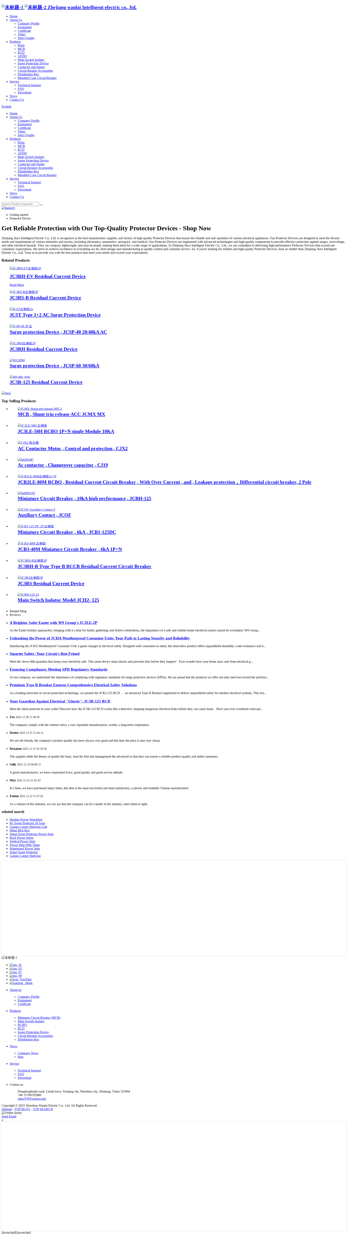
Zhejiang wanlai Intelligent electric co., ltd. (91, 7)
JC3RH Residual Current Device (44, 349)
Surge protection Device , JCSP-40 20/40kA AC (58, 332)
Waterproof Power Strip (25, 848)
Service (14, 81)
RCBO (22, 1025)
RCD (21, 52)
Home (14, 16)
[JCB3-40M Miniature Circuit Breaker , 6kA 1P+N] (32, 543)
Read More (17, 285)
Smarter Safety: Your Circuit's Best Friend (45, 654)
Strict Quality (26, 38)
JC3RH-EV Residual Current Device (48, 276)
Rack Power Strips (21, 837)
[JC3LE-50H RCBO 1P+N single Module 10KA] (32, 425)
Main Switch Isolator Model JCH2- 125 (58, 600)
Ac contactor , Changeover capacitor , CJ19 (63, 465)
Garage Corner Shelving (25, 856)
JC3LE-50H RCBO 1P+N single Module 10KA (66, 431)
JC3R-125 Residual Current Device (46, 382)
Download (24, 92)
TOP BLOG (22, 1109)
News (13, 96)
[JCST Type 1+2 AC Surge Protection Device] (21, 309)
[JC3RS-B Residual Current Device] (24, 292)
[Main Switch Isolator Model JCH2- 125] (28, 594)
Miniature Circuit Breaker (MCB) (39, 1017)
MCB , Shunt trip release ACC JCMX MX (61, 414)
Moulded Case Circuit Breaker (37, 78)
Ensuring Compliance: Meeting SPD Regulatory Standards (58, 669)
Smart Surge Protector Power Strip (32, 834)
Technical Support (29, 85)
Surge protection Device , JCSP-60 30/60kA (54, 365)
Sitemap (7, 1109)
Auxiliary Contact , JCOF (44, 515)
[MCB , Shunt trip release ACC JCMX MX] (40, 409)
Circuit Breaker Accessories (35, 70)
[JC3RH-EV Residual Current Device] (25, 268)
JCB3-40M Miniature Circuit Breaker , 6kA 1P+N (70, 549)
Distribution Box (28, 74)
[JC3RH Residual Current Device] (23, 343)
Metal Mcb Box (20, 830)
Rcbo (21, 45)
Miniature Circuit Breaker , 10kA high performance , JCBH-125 (84, 498)
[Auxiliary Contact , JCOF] (36, 509)
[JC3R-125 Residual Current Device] (20, 376)
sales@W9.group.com (32, 1098)
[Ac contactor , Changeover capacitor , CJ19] (26, 459)
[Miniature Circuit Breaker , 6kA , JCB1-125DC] (36, 526)
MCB (21, 49)
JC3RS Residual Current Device (51, 583)
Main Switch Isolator (31, 59)
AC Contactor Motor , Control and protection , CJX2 (73, 448)
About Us (16, 20)
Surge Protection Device (33, 63)
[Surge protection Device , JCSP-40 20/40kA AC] (21, 326)
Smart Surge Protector (24, 852)
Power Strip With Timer (25, 845)
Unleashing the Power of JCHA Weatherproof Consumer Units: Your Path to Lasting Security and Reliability (100, 638)
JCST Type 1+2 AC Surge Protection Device (55, 314)
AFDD (22, 56)
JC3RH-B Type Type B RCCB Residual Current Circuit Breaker (84, 566)
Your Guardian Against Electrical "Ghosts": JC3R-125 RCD (60, 701)
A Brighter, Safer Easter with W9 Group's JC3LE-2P (53, 623)
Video (21, 34)
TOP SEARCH (43, 1109)
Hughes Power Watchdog (26, 819)
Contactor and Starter (31, 67)
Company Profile (28, 23)
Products (15, 41)
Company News (28, 1053)
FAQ (21, 88)
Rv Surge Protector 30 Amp (27, 823)
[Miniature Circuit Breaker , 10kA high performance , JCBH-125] (26, 493)
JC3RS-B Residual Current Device (45, 297)
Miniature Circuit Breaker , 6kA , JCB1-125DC (67, 532)
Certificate (24, 30)
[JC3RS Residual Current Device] (30, 577)
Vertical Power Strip (22, 841)
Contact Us (17, 99)
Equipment (25, 27)
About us (15, 990)
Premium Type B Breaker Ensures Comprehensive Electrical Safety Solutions (73, 685)
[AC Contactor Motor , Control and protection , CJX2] (28, 442)
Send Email (9, 1116)
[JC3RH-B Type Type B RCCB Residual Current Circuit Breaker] (32, 560)
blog (20, 1056)
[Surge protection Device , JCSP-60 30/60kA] (17, 360)
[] (41, 205)
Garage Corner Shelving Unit (28, 827)
